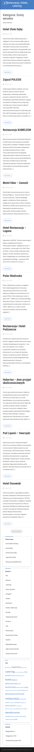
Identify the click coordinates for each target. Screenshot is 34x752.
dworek (13, 675)
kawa (19, 683)
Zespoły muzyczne (11, 653)
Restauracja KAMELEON (17, 130)
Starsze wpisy (16, 531)
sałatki (7, 702)
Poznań (21, 694)
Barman (8, 580)
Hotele (8, 598)
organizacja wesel (13, 690)
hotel (8, 679)
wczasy (25, 708)
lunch (21, 687)
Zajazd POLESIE (12, 79)
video (14, 708)
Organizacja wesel (11, 617)
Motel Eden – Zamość (15, 183)
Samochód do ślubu (12, 635)
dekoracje (21, 672)
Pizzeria (8, 621)
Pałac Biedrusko (12, 276)
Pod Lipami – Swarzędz (16, 433)
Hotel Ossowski (12, 483)
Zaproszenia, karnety (12, 649)
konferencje (10, 687)
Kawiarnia (9, 603)
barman (25, 667)
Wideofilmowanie (11, 644)
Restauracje (9, 630)
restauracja (12, 698)
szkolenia (17, 702)
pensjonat (23, 690)
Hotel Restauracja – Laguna (14, 229)
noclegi (7, 690)
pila (27, 690)
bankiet (10, 667)
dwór (17, 675)
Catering (8, 585)
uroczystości (10, 705)
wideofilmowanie (9, 716)
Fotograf (8, 594)
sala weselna (22, 699)
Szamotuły (11, 702)
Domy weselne (10, 589)
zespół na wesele (9, 719)
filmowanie (21, 675)
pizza (7, 693)
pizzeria (13, 694)
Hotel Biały (9, 548)
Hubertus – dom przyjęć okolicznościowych (17, 381)
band (6, 667)
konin (17, 687)
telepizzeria (23, 702)
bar (22, 667)
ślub (15, 719)
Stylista (8, 640)
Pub (7, 626)
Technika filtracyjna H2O (13, 740)
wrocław (17, 716)
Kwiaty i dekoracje (11, 607)
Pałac (19, 690)
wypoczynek (22, 716)
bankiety (16, 667)
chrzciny (17, 672)
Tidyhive (30, 749)
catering (10, 671)
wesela (9, 712)
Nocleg (8, 612)
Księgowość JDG (11, 736)
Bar (7, 575)
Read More (7, 72)
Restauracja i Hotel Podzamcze (14, 327)
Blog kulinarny (10, 731)
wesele (16, 712)
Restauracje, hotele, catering (17, 4)
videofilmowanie (19, 708)
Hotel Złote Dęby (13, 29)
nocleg (25, 687)
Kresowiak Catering (12, 543)
